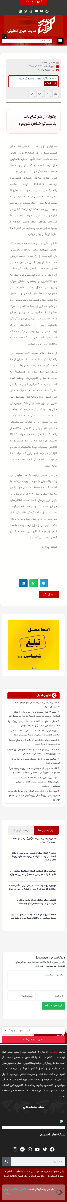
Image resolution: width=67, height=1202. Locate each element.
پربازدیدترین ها (46, 830)
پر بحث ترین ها (21, 830)
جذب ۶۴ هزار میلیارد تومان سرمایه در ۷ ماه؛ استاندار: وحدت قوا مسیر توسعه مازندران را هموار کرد (34, 856)
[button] (60, 41)
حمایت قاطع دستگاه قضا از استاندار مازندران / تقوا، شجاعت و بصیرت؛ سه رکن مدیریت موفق (33, 872)
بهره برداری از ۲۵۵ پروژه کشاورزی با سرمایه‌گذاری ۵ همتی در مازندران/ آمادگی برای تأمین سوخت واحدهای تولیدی (34, 795)
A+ (39, 94)
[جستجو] (6, 1161)
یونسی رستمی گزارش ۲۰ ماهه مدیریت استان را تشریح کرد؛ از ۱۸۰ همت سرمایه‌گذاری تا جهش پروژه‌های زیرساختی (36, 782)
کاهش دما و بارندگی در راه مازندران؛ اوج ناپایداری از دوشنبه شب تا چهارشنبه (36, 902)
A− (31, 94)
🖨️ (55, 94)
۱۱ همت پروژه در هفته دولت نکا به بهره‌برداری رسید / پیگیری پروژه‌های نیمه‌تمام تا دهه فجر (33, 916)
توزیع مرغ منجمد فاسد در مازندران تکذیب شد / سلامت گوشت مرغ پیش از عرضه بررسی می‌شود (32, 887)
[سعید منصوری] (55, 847)
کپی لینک (50, 83)
